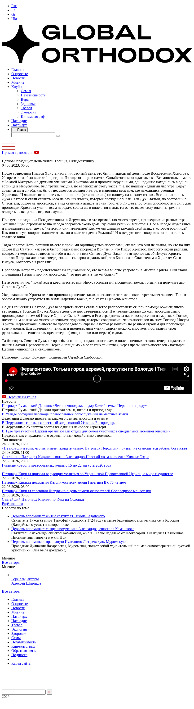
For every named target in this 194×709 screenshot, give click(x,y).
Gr (13, 14)
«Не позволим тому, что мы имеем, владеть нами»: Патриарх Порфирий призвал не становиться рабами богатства (94, 448)
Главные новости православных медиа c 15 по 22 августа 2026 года (56, 465)
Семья (26, 91)
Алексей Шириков (26, 583)
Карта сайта (21, 663)
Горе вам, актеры (25, 579)
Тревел (26, 108)
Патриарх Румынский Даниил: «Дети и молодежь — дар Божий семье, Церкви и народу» (74, 406)
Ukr (14, 19)
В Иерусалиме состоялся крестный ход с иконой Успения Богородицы (58, 423)
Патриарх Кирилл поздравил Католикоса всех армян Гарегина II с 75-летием (64, 482)
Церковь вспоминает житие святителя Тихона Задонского (58, 516)
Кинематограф (32, 116)
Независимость (33, 95)
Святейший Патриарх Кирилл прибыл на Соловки (43, 499)
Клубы (17, 87)
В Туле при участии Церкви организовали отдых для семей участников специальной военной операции (86, 431)
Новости (18, 78)
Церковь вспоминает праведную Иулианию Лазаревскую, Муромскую (68, 542)
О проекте (19, 74)
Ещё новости (12, 504)
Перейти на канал (21, 397)
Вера (25, 99)
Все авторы (11, 562)
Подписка (19, 655)
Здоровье (28, 104)
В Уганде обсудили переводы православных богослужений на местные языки (65, 414)
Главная (17, 70)
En (13, 10)
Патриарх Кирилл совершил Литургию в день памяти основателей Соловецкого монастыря (76, 491)
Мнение (17, 82)
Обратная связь (23, 651)
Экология (28, 112)
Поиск (21, 130)
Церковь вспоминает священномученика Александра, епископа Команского (72, 529)
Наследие (19, 121)
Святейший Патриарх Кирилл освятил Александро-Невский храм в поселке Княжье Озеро (75, 457)
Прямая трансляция (18, 152)
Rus (14, 6)
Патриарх (19, 125)
